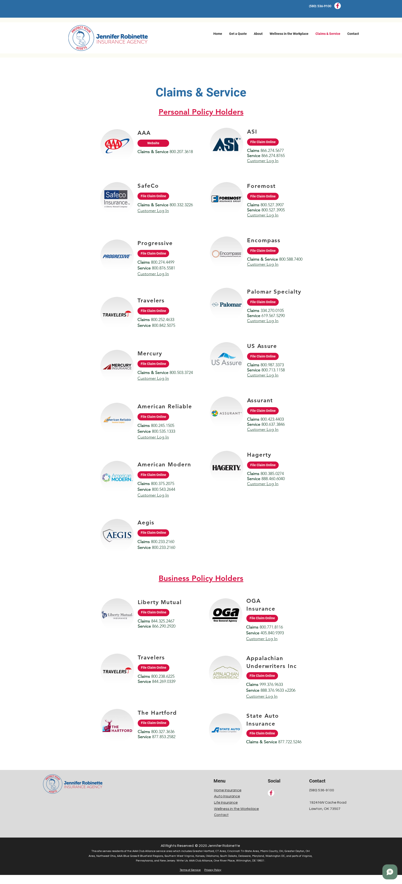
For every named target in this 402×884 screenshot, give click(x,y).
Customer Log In (153, 210)
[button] (238, 33)
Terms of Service (190, 869)
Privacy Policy (212, 869)
